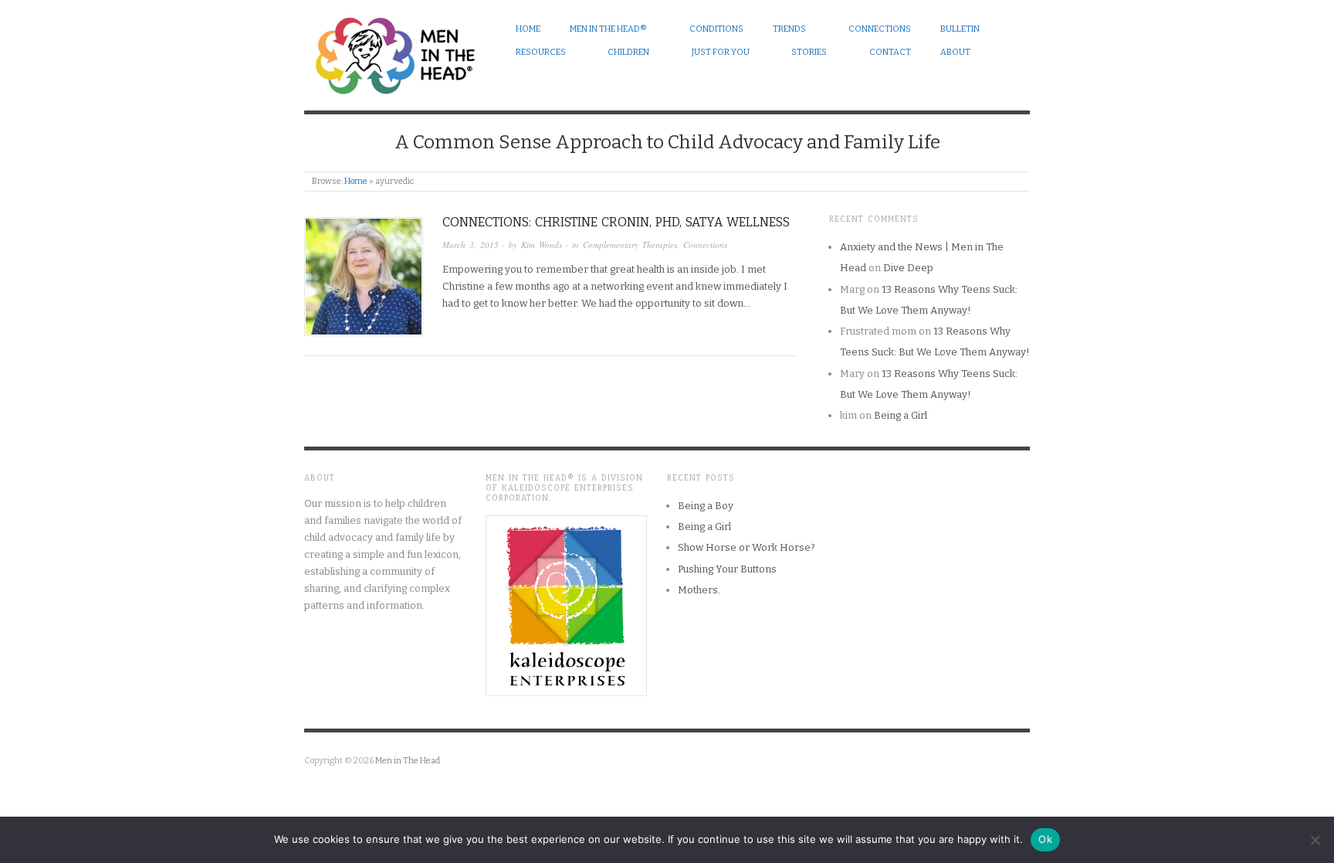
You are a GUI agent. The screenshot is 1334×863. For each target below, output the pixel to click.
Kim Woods (541, 244)
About (955, 52)
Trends (789, 29)
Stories (809, 52)
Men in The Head (407, 761)
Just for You (721, 52)
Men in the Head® (608, 29)
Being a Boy (705, 505)
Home (528, 29)
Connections (879, 29)
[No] (1314, 840)
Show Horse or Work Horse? (746, 547)
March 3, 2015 (470, 244)
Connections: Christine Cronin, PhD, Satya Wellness (616, 222)
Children (628, 52)
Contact (890, 52)
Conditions (716, 29)
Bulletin (960, 29)
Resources (541, 52)
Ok (1045, 839)
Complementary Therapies (630, 244)
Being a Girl (900, 415)
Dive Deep (908, 268)
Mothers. (699, 590)
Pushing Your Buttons (727, 569)
